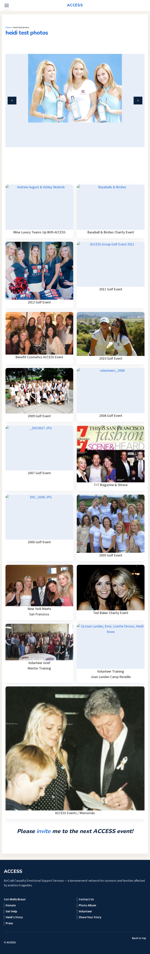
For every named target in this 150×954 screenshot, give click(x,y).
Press (9, 923)
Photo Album (87, 905)
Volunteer (85, 911)
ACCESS (11, 942)
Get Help (11, 911)
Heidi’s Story (14, 917)
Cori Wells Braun (15, 899)
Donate (11, 905)
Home (8, 27)
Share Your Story (90, 917)
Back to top (139, 938)
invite (43, 831)
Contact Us (86, 899)
